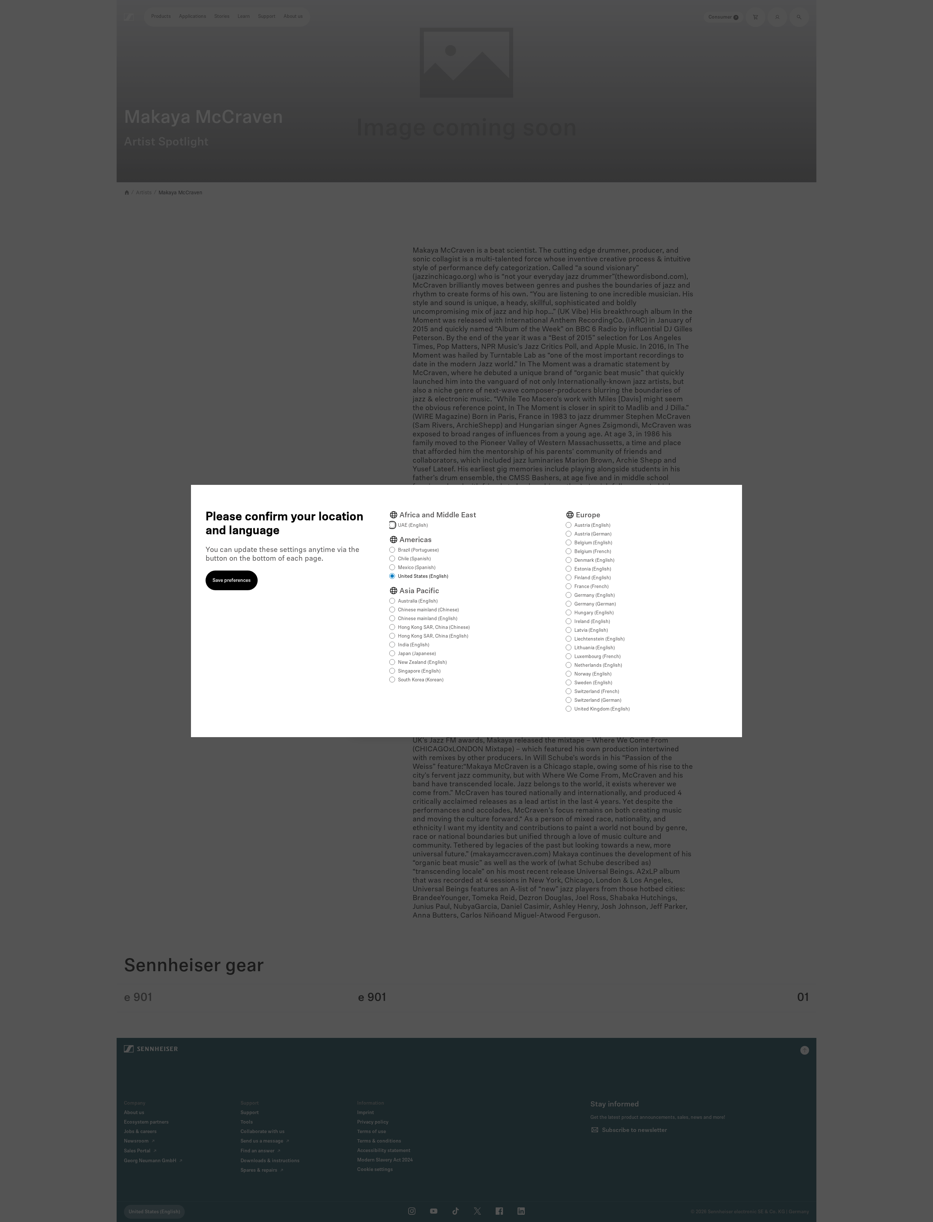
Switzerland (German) (597, 700)
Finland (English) (592, 578)
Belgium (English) (593, 543)
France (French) (591, 586)
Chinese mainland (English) (427, 618)
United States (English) (423, 576)
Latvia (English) (591, 630)
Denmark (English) (594, 560)
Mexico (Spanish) (417, 567)
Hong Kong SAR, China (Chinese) (434, 627)
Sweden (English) (593, 683)
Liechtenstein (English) (599, 639)
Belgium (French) (592, 551)
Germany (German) (595, 604)
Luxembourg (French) (597, 656)
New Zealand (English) (422, 662)
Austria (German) (593, 534)
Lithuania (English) (594, 648)
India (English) (413, 645)
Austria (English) (592, 525)
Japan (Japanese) (417, 653)
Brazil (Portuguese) (418, 550)
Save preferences (231, 580)
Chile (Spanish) (414, 559)
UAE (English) (413, 525)
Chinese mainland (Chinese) (428, 610)
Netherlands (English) (598, 665)
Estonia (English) (592, 569)
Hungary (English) (594, 613)
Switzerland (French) (596, 691)
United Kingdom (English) (602, 709)
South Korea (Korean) (421, 680)
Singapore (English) (419, 671)
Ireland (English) (592, 621)
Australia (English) (418, 601)
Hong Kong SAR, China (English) (433, 636)
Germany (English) (594, 595)
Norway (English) (593, 674)
